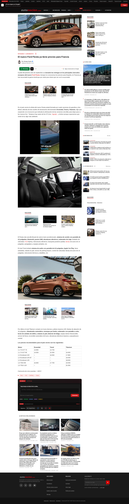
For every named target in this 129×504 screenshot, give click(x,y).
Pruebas (63, 10)
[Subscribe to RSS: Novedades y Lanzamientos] (36, 53)
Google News (32, 408)
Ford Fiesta (36, 75)
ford (26, 375)
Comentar (75, 395)
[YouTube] (34, 485)
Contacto (68, 483)
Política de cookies (70, 490)
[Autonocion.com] (31, 10)
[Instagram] (30, 485)
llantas (68, 241)
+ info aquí (101, 487)
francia (37, 375)
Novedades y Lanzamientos (26, 53)
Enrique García (28, 61)
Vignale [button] (54, 114)
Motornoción (56, 10)
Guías (69, 10)
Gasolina (97, 10)
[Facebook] (21, 485)
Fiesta (21, 375)
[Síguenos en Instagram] (45, 408)
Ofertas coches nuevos (52, 487)
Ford (26, 241)
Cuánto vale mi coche (52, 490)
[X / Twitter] (25, 485)
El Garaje (78, 10)
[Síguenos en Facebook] (38, 408)
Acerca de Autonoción (71, 480)
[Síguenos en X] (42, 408)
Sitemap (48, 494)
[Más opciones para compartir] (35, 68)
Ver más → (109, 135)
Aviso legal (68, 487)
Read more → (108, 166)
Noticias (46, 10)
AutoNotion (108, 10)
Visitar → (78, 404)
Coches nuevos (87, 10)
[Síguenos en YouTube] (49, 408)
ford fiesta (31, 375)
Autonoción (46, 500)
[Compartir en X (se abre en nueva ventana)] (32, 68)
